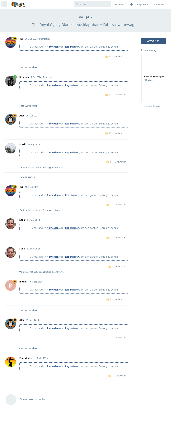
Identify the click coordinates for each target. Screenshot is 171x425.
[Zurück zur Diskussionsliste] (4, 4)
